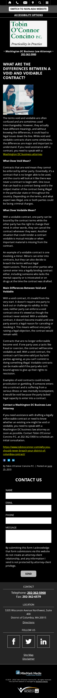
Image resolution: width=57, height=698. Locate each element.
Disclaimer (28, 659)
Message (11, 527)
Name (9, 490)
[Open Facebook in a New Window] (13, 641)
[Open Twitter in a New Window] (28, 641)
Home (10, 2)
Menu (46, 2)
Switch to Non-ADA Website (28, 9)
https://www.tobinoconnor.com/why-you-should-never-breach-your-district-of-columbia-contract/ (26, 450)
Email (25, 2)
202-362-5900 (28, 54)
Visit (33, 2)
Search (39, 2)
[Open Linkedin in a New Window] (43, 641)
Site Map (28, 655)
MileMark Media (42, 681)
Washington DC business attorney (22, 154)
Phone (10, 515)
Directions (29, 622)
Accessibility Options (28, 15)
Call (17, 2)
